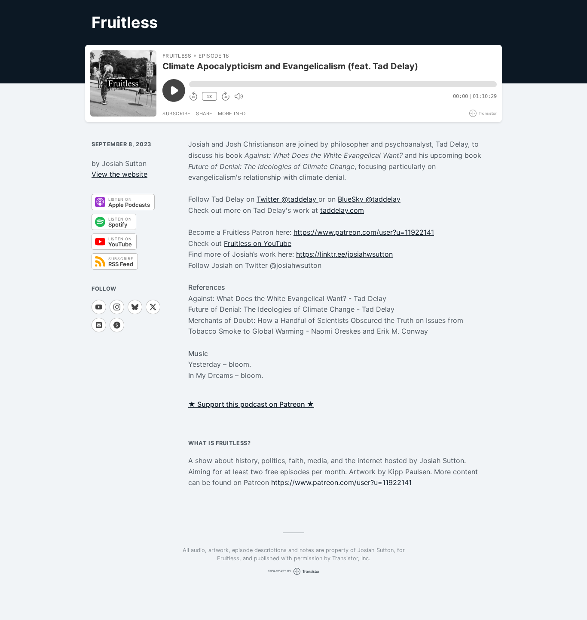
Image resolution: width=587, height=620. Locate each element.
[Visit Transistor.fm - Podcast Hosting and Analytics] (483, 113)
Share (204, 113)
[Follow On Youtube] (99, 307)
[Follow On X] (153, 307)
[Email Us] (99, 325)
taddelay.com (342, 210)
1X (209, 96)
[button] (343, 84)
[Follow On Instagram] (117, 307)
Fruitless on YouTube (257, 243)
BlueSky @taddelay (369, 199)
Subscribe (176, 113)
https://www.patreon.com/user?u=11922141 (364, 232)
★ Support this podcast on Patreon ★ (251, 404)
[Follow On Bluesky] (135, 307)
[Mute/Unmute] (238, 96)
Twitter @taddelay (287, 199)
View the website (119, 174)
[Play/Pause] (123, 83)
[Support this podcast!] (117, 325)
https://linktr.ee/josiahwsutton (344, 254)
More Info (232, 113)
